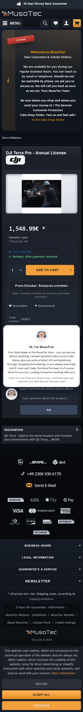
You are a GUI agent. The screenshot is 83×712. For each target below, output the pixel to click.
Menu (15, 23)
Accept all (41, 695)
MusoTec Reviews (63, 615)
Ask (49, 410)
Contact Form (42, 622)
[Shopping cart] (77, 23)
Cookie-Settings (65, 622)
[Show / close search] (45, 23)
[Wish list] (55, 23)
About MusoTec (17, 622)
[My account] (66, 23)
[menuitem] (11, 23)
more (55, 439)
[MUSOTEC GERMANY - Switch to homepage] (22, 13)
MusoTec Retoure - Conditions (26, 615)
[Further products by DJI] (15, 160)
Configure (41, 705)
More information (63, 673)
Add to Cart (47, 270)
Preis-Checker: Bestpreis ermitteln (42, 285)
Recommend (46, 306)
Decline (41, 684)
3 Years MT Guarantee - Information (40, 607)
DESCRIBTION (13, 430)
